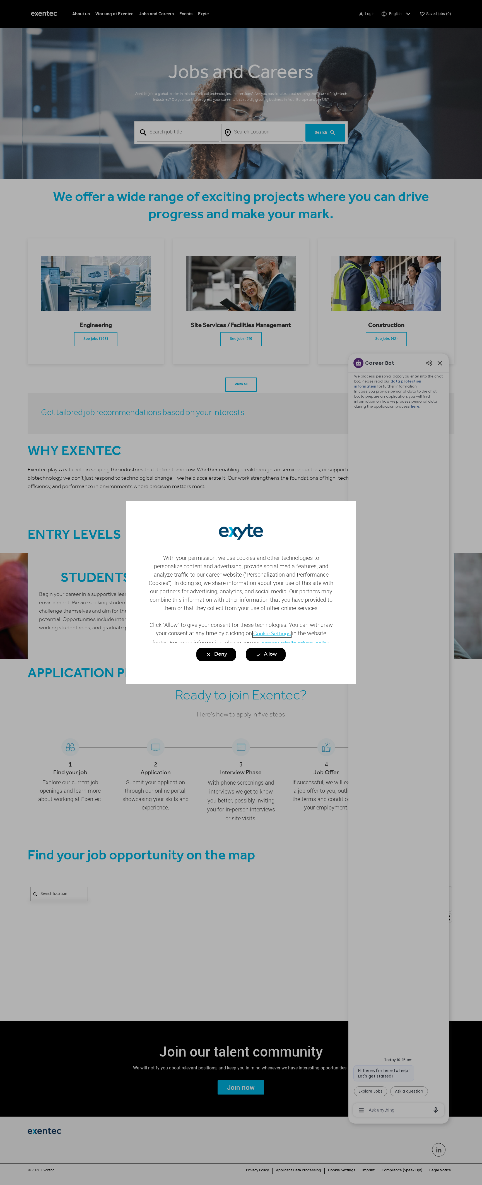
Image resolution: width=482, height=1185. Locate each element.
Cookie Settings (272, 634)
